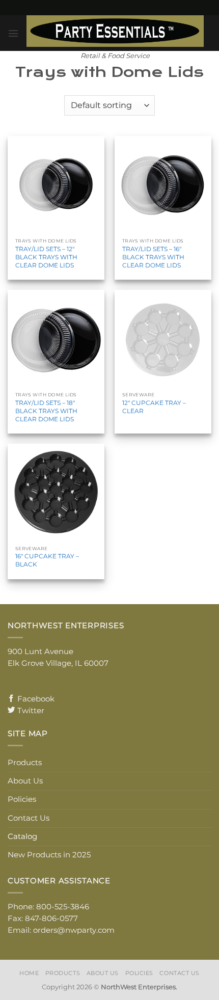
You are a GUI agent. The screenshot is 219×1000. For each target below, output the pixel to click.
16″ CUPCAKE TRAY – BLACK (47, 560)
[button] (13, 33)
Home (29, 973)
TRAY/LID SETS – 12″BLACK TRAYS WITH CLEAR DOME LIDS (46, 257)
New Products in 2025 (49, 854)
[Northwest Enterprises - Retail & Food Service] (115, 31)
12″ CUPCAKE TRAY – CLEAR (154, 407)
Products (25, 762)
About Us (25, 781)
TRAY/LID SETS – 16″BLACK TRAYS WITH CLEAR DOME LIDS (153, 257)
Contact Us (28, 818)
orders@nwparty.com (74, 930)
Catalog (22, 836)
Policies (22, 799)
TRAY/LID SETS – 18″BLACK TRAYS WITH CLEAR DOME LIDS (46, 411)
